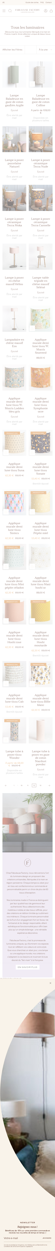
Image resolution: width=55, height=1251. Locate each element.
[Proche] (50, 983)
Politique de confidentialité (36, 1245)
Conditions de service (10, 1246)
